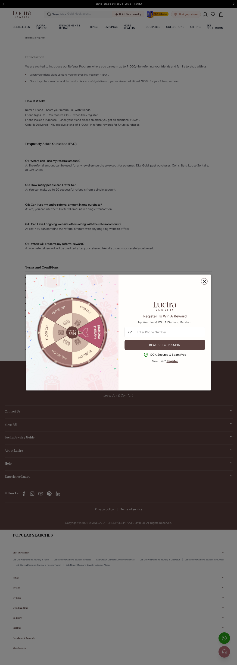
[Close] (204, 281)
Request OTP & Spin (164, 345)
